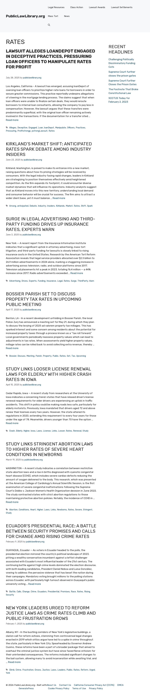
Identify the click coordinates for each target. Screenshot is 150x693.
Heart (33, 509)
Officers (71, 127)
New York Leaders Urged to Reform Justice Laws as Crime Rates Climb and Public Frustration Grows (51, 613)
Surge (73, 281)
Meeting (30, 356)
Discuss (21, 356)
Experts (33, 281)
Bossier (12, 356)
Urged (92, 669)
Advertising (14, 281)
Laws (39, 430)
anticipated (22, 206)
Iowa (33, 430)
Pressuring (11, 130)
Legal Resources (56, 7)
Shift (83, 206)
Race (73, 591)
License (47, 430)
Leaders (61, 669)
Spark (90, 206)
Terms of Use (79, 688)
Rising (87, 591)
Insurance (51, 281)
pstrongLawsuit (39, 130)
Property (47, 356)
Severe (78, 509)
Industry (42, 206)
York (8, 673)
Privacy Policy (96, 688)
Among (12, 206)
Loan (40, 127)
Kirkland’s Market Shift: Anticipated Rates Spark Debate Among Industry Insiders (49, 149)
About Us (51, 685)
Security (10, 594)
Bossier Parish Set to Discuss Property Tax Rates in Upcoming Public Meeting (43, 299)
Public (55, 356)
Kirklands (60, 206)
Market (69, 206)
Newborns (62, 509)
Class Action (76, 7)
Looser (61, 430)
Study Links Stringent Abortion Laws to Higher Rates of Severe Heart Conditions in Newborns (49, 449)
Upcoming (81, 356)
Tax (73, 356)
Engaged (33, 127)
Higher (26, 430)
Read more (12, 119)
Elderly (19, 430)
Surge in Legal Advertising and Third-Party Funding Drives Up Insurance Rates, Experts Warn (50, 224)
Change (26, 591)
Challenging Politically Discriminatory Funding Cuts (122, 63)
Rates (52, 130)
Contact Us (65, 685)
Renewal (77, 430)
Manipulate (60, 127)
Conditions (24, 509)
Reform (84, 669)
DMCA (120, 685)
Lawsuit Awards (97, 7)
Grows (38, 669)
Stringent (87, 509)
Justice (46, 669)
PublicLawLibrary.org (25, 16)
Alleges (12, 127)
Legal (60, 281)
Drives (25, 281)
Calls (19, 591)
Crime (33, 591)
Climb (12, 669)
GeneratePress (26, 688)
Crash (12, 430)
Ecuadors (42, 591)
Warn (91, 281)
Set (68, 356)
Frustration (28, 669)
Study (85, 430)
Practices (80, 127)
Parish (39, 356)
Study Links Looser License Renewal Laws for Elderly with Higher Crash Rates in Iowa (48, 374)
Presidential (53, 591)
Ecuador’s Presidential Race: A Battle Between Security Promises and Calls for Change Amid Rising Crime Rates (51, 531)
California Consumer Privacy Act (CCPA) (94, 685)
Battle (12, 591)
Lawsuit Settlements (121, 7)
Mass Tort (53, 16)
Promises (65, 591)
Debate (33, 206)
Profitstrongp (24, 130)
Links (54, 430)
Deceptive (22, 127)
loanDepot (49, 127)
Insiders (51, 206)
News (67, 16)
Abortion (13, 509)
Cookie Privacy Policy (58, 688)
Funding (41, 281)
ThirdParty (83, 281)
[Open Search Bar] (49, 25)
